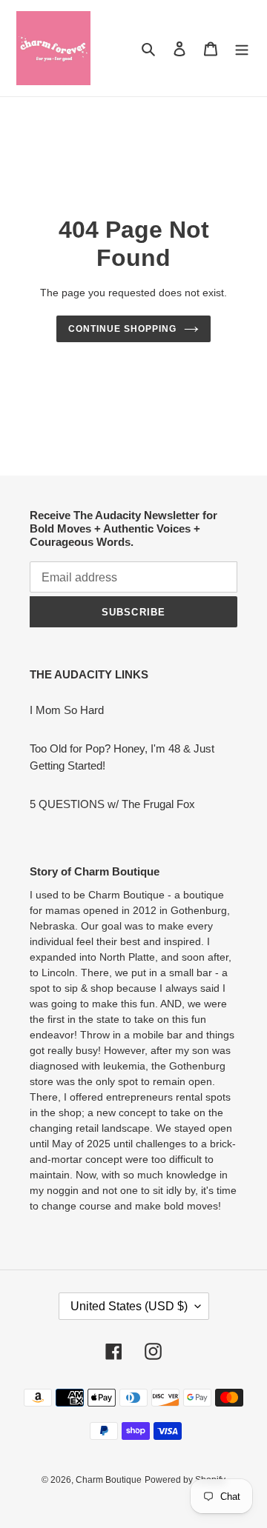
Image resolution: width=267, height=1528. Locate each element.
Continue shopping (122, 329)
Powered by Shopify (185, 1480)
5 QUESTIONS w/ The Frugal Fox (112, 804)
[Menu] (241, 48)
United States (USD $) (129, 1306)
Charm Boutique (109, 1480)
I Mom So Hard (67, 710)
